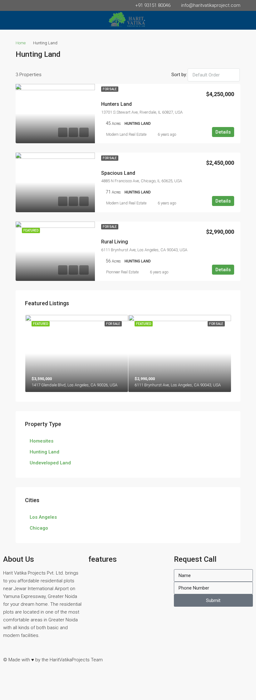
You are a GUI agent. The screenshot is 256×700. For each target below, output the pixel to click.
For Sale (110, 89)
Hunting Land (44, 452)
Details (223, 132)
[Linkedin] (189, 658)
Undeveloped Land (50, 463)
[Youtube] (206, 658)
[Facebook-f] (139, 658)
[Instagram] (156, 658)
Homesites (41, 441)
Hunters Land (116, 104)
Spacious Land (118, 173)
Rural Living (114, 242)
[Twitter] (172, 658)
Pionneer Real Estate (122, 272)
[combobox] (214, 74)
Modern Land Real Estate (126, 134)
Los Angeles (43, 517)
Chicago (39, 528)
